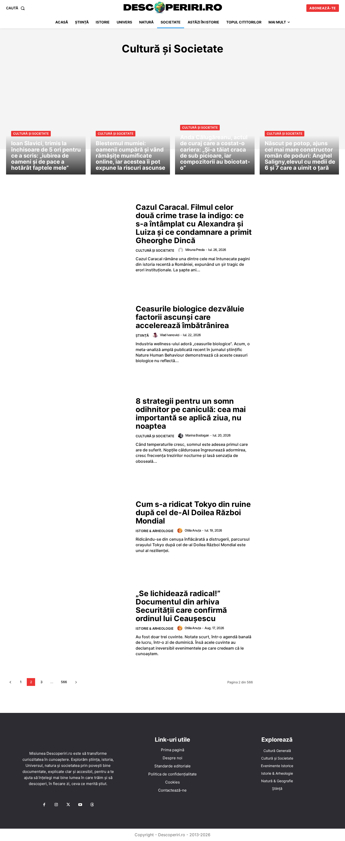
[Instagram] (56, 805)
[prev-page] (10, 682)
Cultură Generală (77, 64)
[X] (68, 805)
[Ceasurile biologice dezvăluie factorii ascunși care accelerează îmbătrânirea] (67, 334)
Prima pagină (172, 749)
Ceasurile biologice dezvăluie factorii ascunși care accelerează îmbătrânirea (190, 317)
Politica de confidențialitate (172, 774)
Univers (273, 64)
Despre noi (172, 758)
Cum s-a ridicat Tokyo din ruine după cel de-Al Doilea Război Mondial (193, 512)
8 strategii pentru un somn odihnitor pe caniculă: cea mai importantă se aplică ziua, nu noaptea (191, 413)
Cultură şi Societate (31, 133)
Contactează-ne (172, 790)
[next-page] (76, 682)
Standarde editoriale (172, 766)
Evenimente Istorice (123, 64)
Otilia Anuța (193, 530)
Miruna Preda (195, 250)
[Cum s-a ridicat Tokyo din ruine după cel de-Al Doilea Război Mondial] (67, 527)
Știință (253, 64)
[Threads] (92, 805)
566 (64, 682)
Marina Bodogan (197, 435)
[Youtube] (80, 805)
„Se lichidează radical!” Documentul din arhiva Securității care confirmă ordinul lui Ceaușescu (181, 606)
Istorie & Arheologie (172, 64)
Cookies (172, 782)
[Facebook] (44, 805)
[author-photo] (181, 250)
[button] (16, 8)
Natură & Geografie (220, 64)
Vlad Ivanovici (169, 335)
